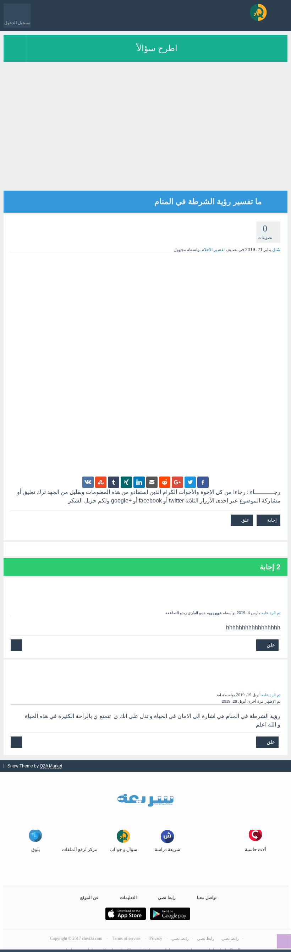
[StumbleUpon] (100, 482)
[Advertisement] (145, 141)
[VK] (88, 482)
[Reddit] (164, 482)
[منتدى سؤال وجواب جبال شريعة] (258, 12)
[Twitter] (190, 482)
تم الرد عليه (271, 613)
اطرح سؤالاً (157, 48)
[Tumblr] (113, 482)
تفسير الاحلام (213, 249)
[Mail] (152, 482)
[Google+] (177, 482)
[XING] (126, 482)
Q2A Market (51, 766)
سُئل (276, 249)
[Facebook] (203, 482)
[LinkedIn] (139, 482)
